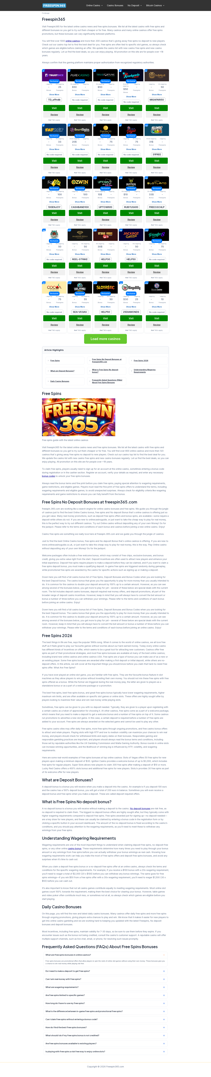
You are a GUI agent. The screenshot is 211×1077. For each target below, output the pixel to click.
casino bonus (74, 848)
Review (54, 114)
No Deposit (133, 5)
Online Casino (93, 5)
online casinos (73, 41)
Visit (54, 108)
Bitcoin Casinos (154, 5)
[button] (101, 5)
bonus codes (48, 476)
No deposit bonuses (140, 808)
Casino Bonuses (115, 5)
